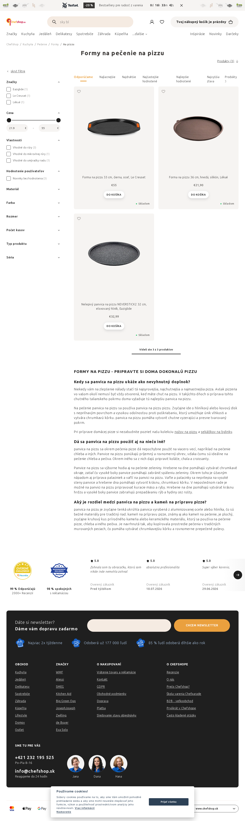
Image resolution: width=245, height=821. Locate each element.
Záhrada (20, 701)
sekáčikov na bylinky (216, 432)
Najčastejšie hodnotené (151, 78)
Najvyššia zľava (213, 78)
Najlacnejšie (107, 77)
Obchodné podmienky (111, 694)
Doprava (103, 701)
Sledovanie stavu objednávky (116, 715)
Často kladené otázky (181, 715)
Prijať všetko (168, 801)
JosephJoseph (65, 708)
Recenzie (173, 672)
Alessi (60, 679)
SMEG (60, 686)
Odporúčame (83, 77)
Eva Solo (62, 729)
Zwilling (61, 715)
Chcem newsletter (202, 625)
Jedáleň (20, 679)
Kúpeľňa (21, 708)
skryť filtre (18, 71)
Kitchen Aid (63, 694)
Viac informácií (85, 808)
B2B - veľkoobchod (180, 701)
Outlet (19, 729)
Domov (20, 722)
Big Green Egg (66, 701)
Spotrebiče (22, 694)
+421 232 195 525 (34, 757)
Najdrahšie (129, 77)
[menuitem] (11, 35)
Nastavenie (63, 811)
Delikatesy (22, 686)
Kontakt (102, 679)
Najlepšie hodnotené (183, 78)
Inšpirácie (197, 34)
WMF (59, 672)
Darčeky (232, 34)
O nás (170, 679)
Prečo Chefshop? (178, 686)
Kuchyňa (21, 672)
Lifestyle (21, 715)
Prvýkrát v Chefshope (181, 708)
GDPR (101, 686)
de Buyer (62, 722)
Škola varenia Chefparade (184, 694)
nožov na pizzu (186, 432)
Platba (101, 708)
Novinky (215, 34)
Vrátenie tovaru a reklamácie (116, 672)
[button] (156, 79)
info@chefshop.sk (35, 771)
